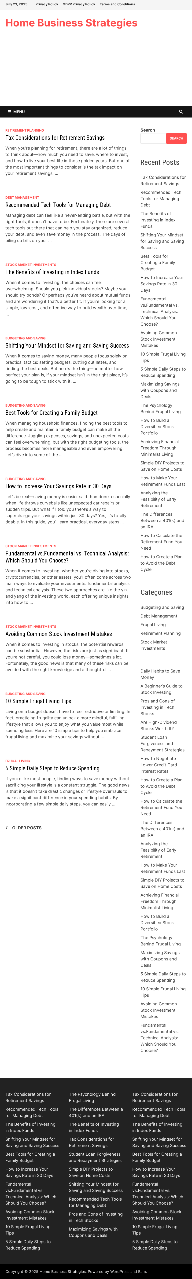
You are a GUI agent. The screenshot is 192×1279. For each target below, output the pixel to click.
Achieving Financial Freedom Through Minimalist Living (159, 448)
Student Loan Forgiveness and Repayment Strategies (162, 743)
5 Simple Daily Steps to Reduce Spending (52, 768)
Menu (19, 111)
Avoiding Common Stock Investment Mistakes (58, 634)
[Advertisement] (96, 70)
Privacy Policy (47, 4)
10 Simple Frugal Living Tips (38, 701)
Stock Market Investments (30, 265)
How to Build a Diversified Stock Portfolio (157, 426)
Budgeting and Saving (25, 338)
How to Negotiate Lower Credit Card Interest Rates (158, 765)
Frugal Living (17, 761)
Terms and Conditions (117, 4)
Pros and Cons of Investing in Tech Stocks (157, 707)
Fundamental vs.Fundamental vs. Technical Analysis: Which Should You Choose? (67, 557)
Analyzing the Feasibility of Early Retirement (158, 499)
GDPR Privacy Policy (79, 4)
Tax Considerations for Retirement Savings (55, 137)
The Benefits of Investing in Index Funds (52, 272)
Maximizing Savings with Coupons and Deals (160, 390)
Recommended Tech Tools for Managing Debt (58, 205)
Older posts (27, 827)
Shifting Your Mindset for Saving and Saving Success (67, 345)
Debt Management (22, 197)
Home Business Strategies (71, 22)
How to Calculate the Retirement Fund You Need (161, 542)
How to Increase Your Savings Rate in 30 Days (58, 486)
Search (147, 130)
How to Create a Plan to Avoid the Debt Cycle (161, 563)
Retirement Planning (24, 130)
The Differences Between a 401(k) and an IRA (162, 520)
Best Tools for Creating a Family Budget (51, 412)
